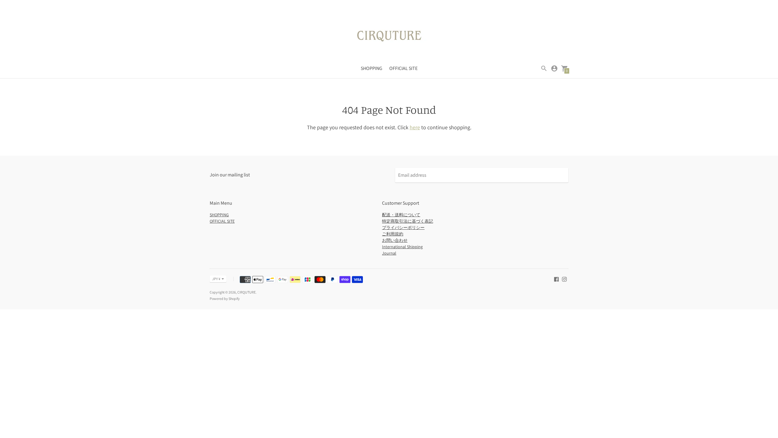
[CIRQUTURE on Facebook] (556, 279)
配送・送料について (401, 214)
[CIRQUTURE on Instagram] (564, 279)
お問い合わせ (395, 240)
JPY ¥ (216, 278)
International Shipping (402, 246)
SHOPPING (371, 68)
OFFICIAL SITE (403, 68)
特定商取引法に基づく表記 (407, 221)
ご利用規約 (392, 234)
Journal (389, 253)
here (415, 127)
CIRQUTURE (246, 292)
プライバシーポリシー (403, 227)
